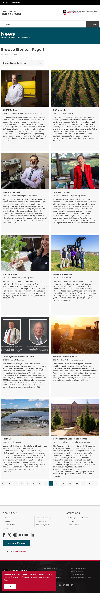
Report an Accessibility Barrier (81, 577)
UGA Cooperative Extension (78, 518)
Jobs (6, 528)
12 (77, 483)
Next (91, 483)
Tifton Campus (73, 521)
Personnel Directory (43, 518)
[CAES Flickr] (21, 535)
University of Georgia (11, 2)
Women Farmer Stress (65, 356)
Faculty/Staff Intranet (16, 543)
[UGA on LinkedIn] (72, 585)
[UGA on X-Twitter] (60, 585)
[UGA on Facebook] (56, 585)
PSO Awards (59, 110)
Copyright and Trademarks (79, 568)
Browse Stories (24, 38)
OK (10, 586)
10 (63, 483)
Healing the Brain (12, 192)
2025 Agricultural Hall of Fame (19, 356)
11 (70, 483)
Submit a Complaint (77, 574)
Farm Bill (7, 439)
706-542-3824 (20, 551)
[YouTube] (26, 535)
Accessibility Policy (42, 525)
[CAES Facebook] (4, 535)
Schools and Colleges (50, 568)
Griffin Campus (73, 525)
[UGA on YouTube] (68, 585)
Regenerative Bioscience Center (70, 439)
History (7, 521)
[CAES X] (10, 535)
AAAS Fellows (10, 274)
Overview (8, 518)
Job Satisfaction (61, 192)
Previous (7, 483)
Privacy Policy (41, 521)
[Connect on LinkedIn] (32, 535)
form (6, 580)
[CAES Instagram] (15, 535)
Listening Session (62, 274)
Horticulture (11, 38)
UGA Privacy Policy (77, 571)
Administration (10, 525)
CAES (3, 38)
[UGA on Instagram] (64, 585)
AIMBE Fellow (10, 110)
